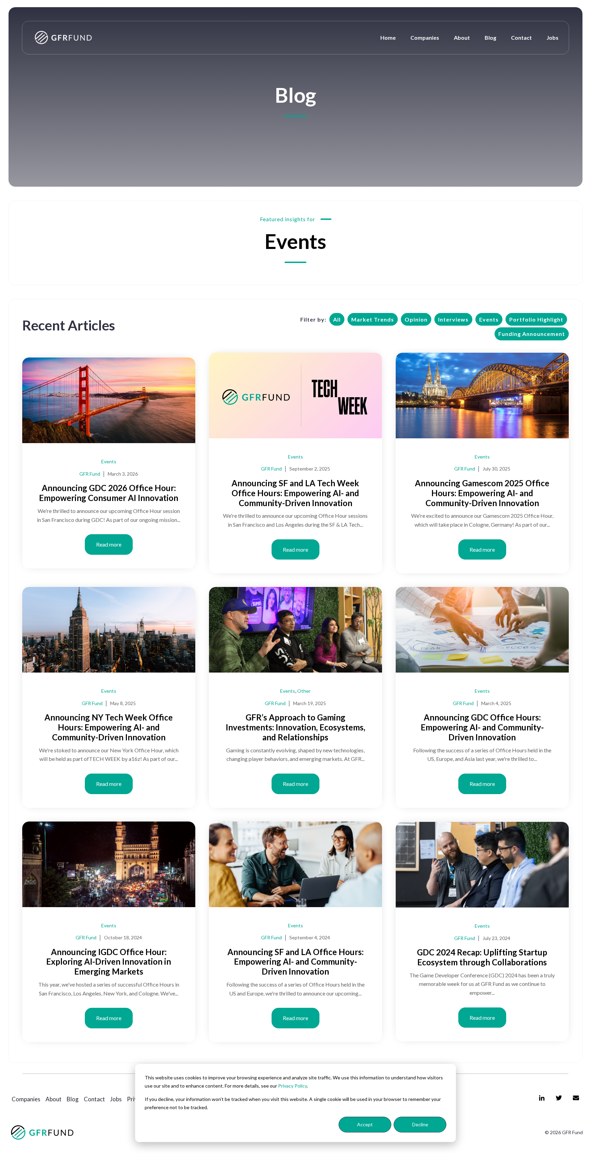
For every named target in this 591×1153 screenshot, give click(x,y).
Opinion (416, 319)
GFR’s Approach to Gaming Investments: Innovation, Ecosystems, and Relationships (295, 727)
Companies (424, 37)
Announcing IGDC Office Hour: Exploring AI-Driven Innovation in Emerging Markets (108, 962)
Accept (365, 1124)
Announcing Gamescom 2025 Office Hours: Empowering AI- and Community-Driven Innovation (482, 493)
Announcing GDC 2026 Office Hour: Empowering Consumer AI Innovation (108, 493)
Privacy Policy (292, 1086)
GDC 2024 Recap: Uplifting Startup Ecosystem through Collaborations (482, 957)
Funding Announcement (531, 333)
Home (388, 37)
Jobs (553, 37)
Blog (490, 37)
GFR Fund (89, 474)
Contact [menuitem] (94, 1099)
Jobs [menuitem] (116, 1099)
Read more (108, 544)
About (462, 37)
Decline (420, 1124)
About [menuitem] (53, 1099)
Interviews (453, 319)
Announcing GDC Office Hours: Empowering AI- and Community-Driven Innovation (482, 727)
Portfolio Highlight (536, 319)
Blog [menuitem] (73, 1099)
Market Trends (372, 319)
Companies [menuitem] (26, 1099)
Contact (521, 37)
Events (489, 319)
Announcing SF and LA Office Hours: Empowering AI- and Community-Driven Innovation (295, 962)
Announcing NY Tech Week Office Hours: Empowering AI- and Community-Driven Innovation (108, 727)
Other (304, 691)
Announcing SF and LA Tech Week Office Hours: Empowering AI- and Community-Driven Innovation (295, 493)
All (337, 319)
